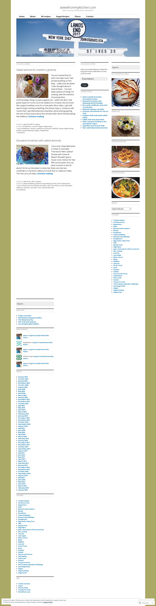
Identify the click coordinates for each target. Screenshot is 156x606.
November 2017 (24, 445)
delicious (19, 188)
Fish (114, 243)
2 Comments (21, 190)
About (33, 16)
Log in (20, 586)
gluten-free (118, 245)
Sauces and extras (120, 274)
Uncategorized (119, 286)
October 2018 (23, 422)
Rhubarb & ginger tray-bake (93, 109)
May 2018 (21, 432)
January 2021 (23, 381)
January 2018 (23, 441)
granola (48, 128)
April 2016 (21, 484)
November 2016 (24, 469)
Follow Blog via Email (88, 64)
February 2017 (23, 463)
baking (36, 186)
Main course (118, 257)
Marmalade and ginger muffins (30, 318)
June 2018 (21, 430)
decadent (68, 186)
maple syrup (68, 128)
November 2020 (24, 383)
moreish (34, 188)
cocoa (61, 186)
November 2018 (24, 420)
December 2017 (23, 443)
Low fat (35, 126)
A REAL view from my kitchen (93, 119)
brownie (43, 186)
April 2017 (21, 459)
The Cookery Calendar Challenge (125, 284)
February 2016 (23, 488)
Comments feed (24, 590)
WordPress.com (24, 592)
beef (115, 226)
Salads (115, 272)
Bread (115, 230)
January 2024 (23, 377)
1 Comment (20, 133)
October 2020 (23, 385)
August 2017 (22, 451)
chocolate (55, 186)
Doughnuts (117, 239)
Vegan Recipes (62, 16)
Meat (115, 259)
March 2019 (22, 412)
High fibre (117, 247)
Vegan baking (118, 290)
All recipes (46, 16)
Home (22, 16)
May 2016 (21, 482)
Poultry (116, 269)
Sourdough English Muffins (28, 324)
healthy (55, 128)
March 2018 (22, 436)
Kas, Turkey (117, 251)
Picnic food (56, 183)
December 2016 (23, 467)
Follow (84, 85)
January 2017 (23, 465)
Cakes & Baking (29, 183)
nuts (39, 188)
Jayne (38, 124)
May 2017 (21, 457)
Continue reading (36, 116)
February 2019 (23, 414)
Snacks (116, 280)
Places (78, 16)
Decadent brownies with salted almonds (38, 140)
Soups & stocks (119, 282)
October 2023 (23, 379)
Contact (90, 16)
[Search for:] (126, 67)
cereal (32, 128)
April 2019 (21, 410)
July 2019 (21, 406)
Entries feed (23, 588)
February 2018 (23, 438)
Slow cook (117, 278)
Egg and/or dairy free (121, 241)
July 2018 (21, 428)
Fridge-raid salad (24, 316)
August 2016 (22, 475)
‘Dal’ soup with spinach (27, 322)
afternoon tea (27, 186)
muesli (18, 130)
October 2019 (23, 404)
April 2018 (21, 434)
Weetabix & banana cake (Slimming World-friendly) (92, 102)
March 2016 (22, 486)
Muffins (116, 261)
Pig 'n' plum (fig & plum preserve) (95, 128)
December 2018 (23, 418)
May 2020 (21, 391)
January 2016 (23, 490)
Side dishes (117, 276)
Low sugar (117, 255)
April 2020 (21, 393)
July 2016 (21, 478)
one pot (116, 263)
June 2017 (21, 455)
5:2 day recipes (118, 220)
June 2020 (21, 389)
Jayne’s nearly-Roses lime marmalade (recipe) (92, 98)
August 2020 (22, 387)
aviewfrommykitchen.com (78, 7)
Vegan (40, 126)
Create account (24, 584)
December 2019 (23, 399)
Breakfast (27, 126)
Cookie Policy (48, 602)
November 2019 (24, 401)
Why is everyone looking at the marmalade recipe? (94, 123)
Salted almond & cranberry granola (36, 70)
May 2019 (21, 408)
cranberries (40, 128)
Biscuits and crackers (121, 228)
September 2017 (24, 449)
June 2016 (21, 480)
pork (115, 267)
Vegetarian (48, 126)
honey (61, 128)
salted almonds (28, 130)
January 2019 (23, 416)
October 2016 (23, 471)
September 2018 (24, 424)
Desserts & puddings (44, 183)
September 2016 (24, 473)
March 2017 (22, 461)
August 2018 (22, 426)
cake (48, 186)
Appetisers (117, 224)
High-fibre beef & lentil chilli (93, 126)
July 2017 (21, 453)
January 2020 (23, 397)
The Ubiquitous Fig (25, 320)
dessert (27, 188)
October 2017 (23, 447)
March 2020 (22, 395)
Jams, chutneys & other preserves (126, 249)
